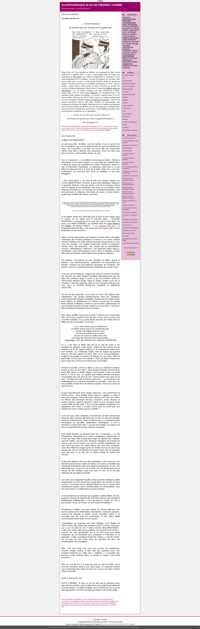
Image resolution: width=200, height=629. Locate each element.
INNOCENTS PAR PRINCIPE (129, 222)
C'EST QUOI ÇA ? (127, 225)
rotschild (99, 128)
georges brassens (130, 27)
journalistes (128, 56)
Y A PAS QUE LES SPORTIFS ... (130, 145)
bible (111, 599)
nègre (71, 603)
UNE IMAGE (125, 236)
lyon (125, 32)
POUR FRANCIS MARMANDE (130, 227)
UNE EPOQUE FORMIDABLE (130, 130)
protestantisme (76, 601)
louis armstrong (90, 601)
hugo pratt (115, 126)
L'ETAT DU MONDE (127, 105)
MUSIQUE (125, 119)
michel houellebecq (129, 53)
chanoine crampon (104, 603)
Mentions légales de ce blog (87, 624)
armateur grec (78, 130)
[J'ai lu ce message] (198, 627)
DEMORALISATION (127, 89)
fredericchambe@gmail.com (131, 247)
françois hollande (129, 40)
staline (78, 128)
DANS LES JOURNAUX (128, 86)
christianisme (113, 604)
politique (132, 32)
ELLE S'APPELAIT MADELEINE (130, 243)
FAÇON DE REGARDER (128, 94)
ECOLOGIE (125, 92)
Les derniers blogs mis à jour (85, 621)
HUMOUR (125, 100)
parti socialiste (130, 24)
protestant (82, 601)
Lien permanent (85, 126)
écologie (127, 21)
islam (135, 62)
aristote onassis (71, 130)
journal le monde (130, 42)
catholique (66, 603)
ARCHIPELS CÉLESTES (128, 205)
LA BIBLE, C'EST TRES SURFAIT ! (73, 140)
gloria (78, 603)
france (126, 58)
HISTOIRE (125, 97)
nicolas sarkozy (130, 66)
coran (70, 601)
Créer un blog (96, 619)
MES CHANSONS (127, 113)
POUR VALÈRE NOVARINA (129, 212)
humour (133, 58)
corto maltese (66, 128)
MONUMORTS (126, 116)
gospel (100, 599)
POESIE (124, 124)
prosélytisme (64, 601)
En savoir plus (134, 627)
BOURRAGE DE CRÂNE (128, 83)
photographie (129, 22)
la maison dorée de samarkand (88, 128)
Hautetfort (104, 619)
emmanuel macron (127, 48)
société (126, 45)
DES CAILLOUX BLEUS (128, 233)
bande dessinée (131, 38)
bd (62, 128)
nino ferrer (73, 128)
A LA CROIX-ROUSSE (128, 75)
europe (126, 26)
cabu (125, 39)
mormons (80, 604)
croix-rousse (129, 36)
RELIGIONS (125, 127)
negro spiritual (106, 599)
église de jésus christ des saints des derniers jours (96, 604)
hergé (135, 43)
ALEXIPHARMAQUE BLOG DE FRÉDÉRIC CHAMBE (91, 5)
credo (75, 603)
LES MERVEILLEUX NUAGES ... (130, 175)
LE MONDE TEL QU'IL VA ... (129, 230)
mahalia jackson (95, 603)
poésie (133, 34)
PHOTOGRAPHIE (127, 148)
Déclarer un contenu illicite (72, 624)
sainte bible (90, 599)
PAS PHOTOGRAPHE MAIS (129, 122)
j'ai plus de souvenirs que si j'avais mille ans (94, 130)
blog (133, 624)
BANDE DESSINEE (127, 81)
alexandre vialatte (127, 65)
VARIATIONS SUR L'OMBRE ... (130, 219)
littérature (134, 30)
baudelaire (108, 130)
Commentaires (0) (94, 126)
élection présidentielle (129, 18)
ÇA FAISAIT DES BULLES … (71, 18)
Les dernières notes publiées (100, 621)
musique (127, 50)
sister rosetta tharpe (86, 603)
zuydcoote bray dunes (107, 128)
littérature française (127, 61)
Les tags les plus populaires (116, 621)
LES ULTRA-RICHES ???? (129, 138)
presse (126, 34)
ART (123, 78)
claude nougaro (98, 601)
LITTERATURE (126, 108)
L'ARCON (125, 102)
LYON (124, 111)
